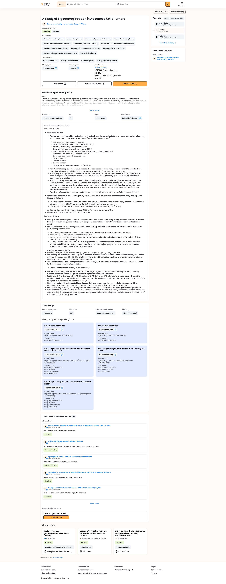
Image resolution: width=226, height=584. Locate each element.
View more (94, 503)
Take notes (58, 84)
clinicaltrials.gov (58, 557)
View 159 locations (93, 84)
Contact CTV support (123, 570)
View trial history (167, 43)
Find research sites (85, 570)
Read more (94, 110)
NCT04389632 (101, 67)
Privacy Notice (157, 570)
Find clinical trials (47, 570)
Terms (154, 573)
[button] (53, 39)
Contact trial (128, 84)
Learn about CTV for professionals (92, 573)
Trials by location (47, 573)
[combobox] (91, 4)
